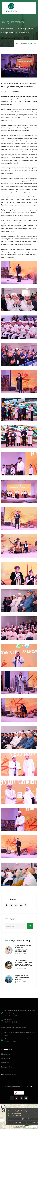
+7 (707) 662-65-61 (11, 1022)
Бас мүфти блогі (6, 1067)
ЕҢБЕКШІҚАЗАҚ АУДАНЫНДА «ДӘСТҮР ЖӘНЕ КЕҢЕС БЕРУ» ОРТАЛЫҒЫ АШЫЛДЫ (23, 963)
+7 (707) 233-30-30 (11, 1016)
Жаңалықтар (5, 1054)
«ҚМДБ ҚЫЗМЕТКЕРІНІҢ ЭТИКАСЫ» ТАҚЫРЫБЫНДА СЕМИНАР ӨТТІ (24, 948)
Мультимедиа (5, 1058)
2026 (31, 1087)
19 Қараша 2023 (15, 91)
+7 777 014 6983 (10, 1042)
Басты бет (20, 43)
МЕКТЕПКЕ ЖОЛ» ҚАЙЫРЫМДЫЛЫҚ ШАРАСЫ (22, 977)
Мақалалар (5, 1063)
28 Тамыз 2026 (21, 954)
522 (4, 91)
